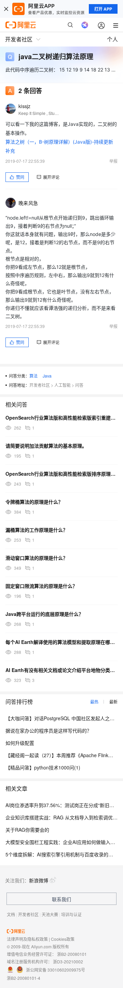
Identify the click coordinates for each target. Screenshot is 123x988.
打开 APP (103, 9)
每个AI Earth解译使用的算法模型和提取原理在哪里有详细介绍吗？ (61, 641)
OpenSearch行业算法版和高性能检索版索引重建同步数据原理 (61, 417)
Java (47, 376)
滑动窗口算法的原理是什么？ (36, 557)
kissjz (24, 106)
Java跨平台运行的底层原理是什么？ (44, 613)
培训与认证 (71, 914)
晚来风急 (28, 202)
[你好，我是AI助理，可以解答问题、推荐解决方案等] (85, 25)
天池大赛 (50, 914)
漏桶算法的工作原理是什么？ (36, 529)
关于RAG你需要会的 (27, 829)
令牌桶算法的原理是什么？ (34, 501)
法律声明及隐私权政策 (27, 939)
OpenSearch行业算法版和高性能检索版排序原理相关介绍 (61, 473)
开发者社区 (39, 385)
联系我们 (61, 899)
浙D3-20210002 (68, 961)
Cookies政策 (62, 939)
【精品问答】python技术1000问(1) (42, 767)
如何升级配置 (19, 742)
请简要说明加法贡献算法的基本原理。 (46, 445)
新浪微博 (38, 880)
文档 (11, 914)
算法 (33, 376)
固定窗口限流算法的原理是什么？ (41, 585)
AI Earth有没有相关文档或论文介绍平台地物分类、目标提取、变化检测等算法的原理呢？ (61, 670)
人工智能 (62, 385)
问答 (79, 385)
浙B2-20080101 (72, 954)
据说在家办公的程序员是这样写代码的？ (48, 730)
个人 (112, 39)
